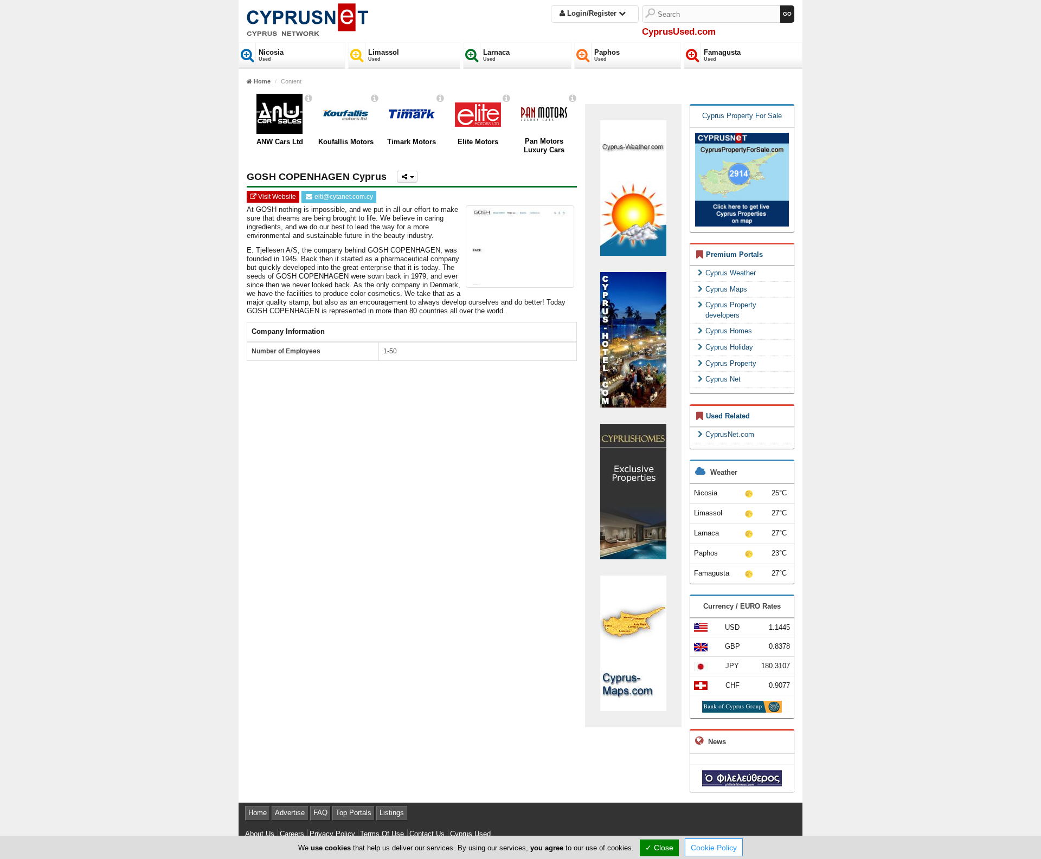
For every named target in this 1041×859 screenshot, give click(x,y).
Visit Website (276, 197)
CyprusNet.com (729, 434)
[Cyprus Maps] (633, 642)
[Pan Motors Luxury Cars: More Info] (572, 98)
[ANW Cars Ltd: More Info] (308, 98)
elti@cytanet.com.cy (343, 197)
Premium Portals (734, 254)
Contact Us (427, 834)
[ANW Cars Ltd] (279, 114)
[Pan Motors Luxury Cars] (544, 114)
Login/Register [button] (592, 13)
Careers (292, 834)
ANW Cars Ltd (279, 142)
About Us (259, 834)
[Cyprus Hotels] (633, 339)
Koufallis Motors (346, 142)
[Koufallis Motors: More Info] (374, 98)
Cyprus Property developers (730, 310)
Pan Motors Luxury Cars (544, 145)
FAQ (320, 813)
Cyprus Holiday (729, 347)
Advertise (290, 813)
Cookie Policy (714, 847)
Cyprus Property (730, 363)
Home (257, 813)
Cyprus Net (723, 379)
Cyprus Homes (728, 331)
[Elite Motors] (478, 114)
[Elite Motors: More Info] (506, 98)
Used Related (728, 416)
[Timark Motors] (412, 114)
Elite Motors (478, 142)
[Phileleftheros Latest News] (742, 777)
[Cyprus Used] (307, 18)
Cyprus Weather (730, 273)
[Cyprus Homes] (633, 491)
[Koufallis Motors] (346, 114)
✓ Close (659, 847)
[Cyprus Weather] (633, 187)
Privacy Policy (332, 834)
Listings (392, 813)
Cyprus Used (470, 834)
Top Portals (353, 813)
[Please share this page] (407, 177)
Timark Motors (411, 142)
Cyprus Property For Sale (742, 116)
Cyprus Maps (726, 289)
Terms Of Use (382, 834)
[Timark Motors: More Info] (440, 98)
